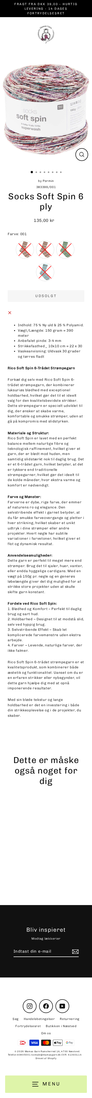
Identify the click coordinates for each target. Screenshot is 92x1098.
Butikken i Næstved (61, 1026)
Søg (16, 1019)
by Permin (35, 876)
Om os (46, 1033)
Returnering (69, 1019)
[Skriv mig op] (75, 951)
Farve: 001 (17, 234)
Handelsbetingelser (39, 1019)
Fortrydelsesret (28, 1026)
